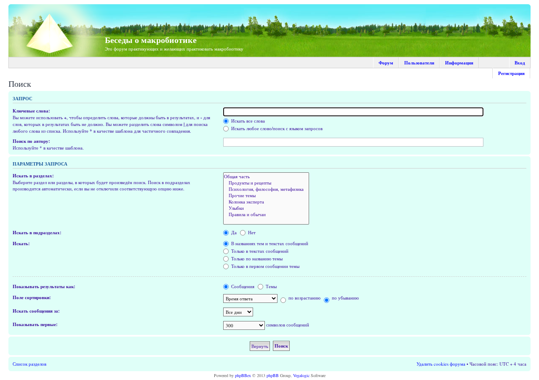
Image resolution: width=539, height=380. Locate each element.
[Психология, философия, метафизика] (266, 189)
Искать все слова (247, 121)
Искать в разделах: (33, 175)
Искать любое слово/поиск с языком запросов (276, 128)
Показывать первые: (35, 324)
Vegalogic (301, 375)
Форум (386, 62)
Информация (459, 62)
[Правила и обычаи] (266, 214)
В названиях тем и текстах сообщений (269, 243)
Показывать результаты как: (44, 286)
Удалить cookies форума (440, 364)
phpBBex (243, 375)
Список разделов (29, 364)
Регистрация (511, 73)
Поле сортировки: (32, 297)
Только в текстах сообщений (259, 251)
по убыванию (345, 297)
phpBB (273, 375)
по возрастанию (303, 297)
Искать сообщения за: (36, 311)
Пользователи (419, 62)
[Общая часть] (266, 176)
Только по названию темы (256, 258)
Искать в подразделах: (37, 232)
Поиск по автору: (31, 141)
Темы (270, 286)
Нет (251, 232)
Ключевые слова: (31, 110)
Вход (520, 62)
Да (233, 232)
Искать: (21, 243)
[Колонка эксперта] (266, 201)
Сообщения (242, 286)
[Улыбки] (266, 208)
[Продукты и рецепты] (266, 182)
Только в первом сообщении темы (264, 266)
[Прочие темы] (266, 195)
